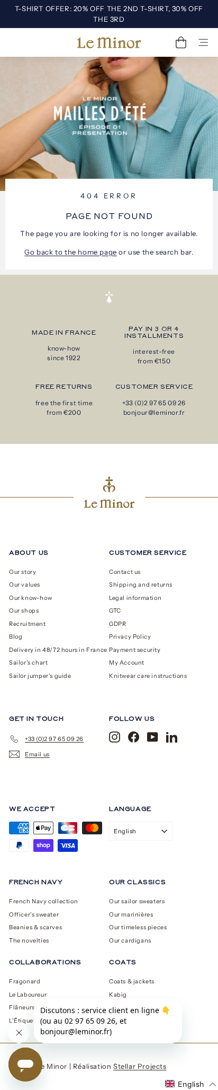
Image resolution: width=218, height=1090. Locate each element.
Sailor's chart (28, 662)
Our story (22, 571)
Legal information (135, 597)
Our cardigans (130, 940)
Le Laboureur (28, 994)
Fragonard (24, 981)
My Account (126, 662)
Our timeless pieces (138, 927)
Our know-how (30, 597)
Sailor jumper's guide (40, 675)
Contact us (125, 571)
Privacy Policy (130, 636)
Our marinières (131, 914)
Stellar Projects (140, 1066)
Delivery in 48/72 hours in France (58, 649)
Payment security (135, 649)
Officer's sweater (34, 914)
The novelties (29, 940)
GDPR (117, 623)
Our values (24, 584)
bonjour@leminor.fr (154, 412)
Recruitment (27, 623)
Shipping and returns (140, 584)
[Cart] (181, 42)
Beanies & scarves (35, 927)
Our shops (24, 610)
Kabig (118, 994)
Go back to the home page (70, 252)
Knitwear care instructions (148, 675)
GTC (115, 610)
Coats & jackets (132, 981)
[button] (191, 1084)
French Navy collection (43, 901)
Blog (15, 636)
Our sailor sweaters (137, 901)
